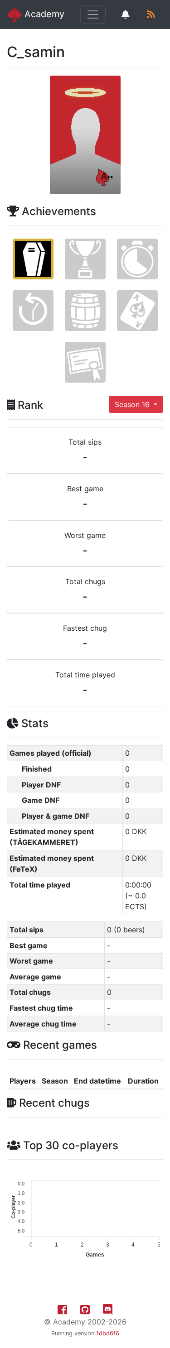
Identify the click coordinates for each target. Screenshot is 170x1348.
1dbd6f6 (107, 1333)
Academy (43, 14)
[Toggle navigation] (93, 14)
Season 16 (133, 404)
